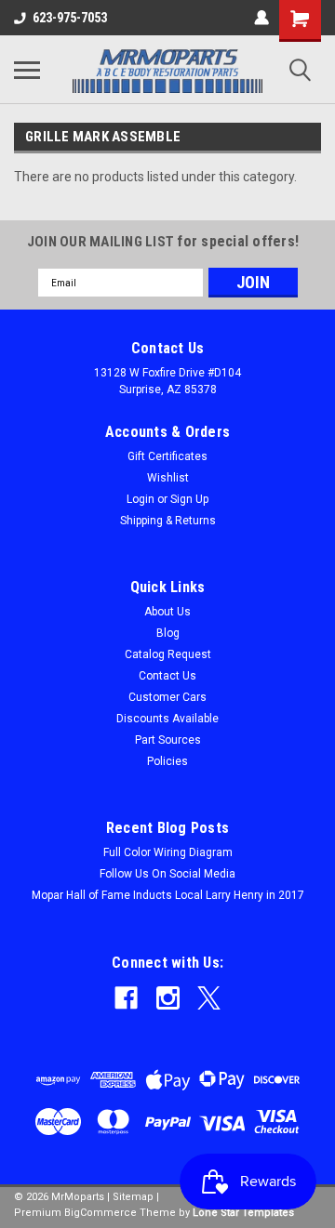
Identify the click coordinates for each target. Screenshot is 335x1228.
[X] (209, 998)
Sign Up (189, 499)
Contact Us (167, 675)
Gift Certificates (167, 456)
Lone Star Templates (243, 1213)
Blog (168, 633)
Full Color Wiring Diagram (168, 852)
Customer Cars (167, 697)
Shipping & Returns (168, 520)
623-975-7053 (70, 17)
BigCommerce (100, 1213)
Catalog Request (168, 654)
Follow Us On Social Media (167, 873)
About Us (167, 611)
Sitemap (133, 1197)
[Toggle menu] (27, 70)
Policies (167, 761)
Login (140, 499)
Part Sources (168, 739)
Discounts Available (167, 718)
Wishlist (168, 477)
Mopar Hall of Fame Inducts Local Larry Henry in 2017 (168, 895)
